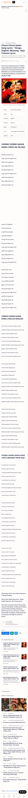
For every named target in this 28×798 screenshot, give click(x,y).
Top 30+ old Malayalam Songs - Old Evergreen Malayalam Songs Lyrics (12, 716)
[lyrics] (10, 741)
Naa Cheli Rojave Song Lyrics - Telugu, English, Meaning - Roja (11, 678)
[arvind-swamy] (12, 777)
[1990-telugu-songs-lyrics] (14, 725)
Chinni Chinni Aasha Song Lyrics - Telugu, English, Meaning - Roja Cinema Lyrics (11, 656)
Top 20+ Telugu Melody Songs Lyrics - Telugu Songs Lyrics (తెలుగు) (13, 737)
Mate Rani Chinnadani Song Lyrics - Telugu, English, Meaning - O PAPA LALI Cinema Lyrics (13, 729)
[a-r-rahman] (11, 770)
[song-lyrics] (11, 734)
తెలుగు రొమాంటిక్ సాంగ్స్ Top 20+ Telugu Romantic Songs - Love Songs (12, 744)
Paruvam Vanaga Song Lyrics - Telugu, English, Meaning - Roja (11, 667)
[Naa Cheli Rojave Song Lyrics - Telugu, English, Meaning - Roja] (24, 679)
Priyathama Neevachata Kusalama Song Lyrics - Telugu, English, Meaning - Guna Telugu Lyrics (14, 751)
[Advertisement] (14, 25)
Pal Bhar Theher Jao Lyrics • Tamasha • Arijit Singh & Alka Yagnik (13, 773)
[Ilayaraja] (11, 748)
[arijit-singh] (17, 770)
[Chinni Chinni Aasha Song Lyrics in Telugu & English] (14, 91)
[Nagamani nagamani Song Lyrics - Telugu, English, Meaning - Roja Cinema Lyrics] (24, 644)
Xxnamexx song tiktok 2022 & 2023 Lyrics (14, 722)
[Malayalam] (11, 713)
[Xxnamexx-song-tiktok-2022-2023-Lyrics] (17, 720)
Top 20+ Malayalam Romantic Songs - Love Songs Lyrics (14, 759)
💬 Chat (24, 792)
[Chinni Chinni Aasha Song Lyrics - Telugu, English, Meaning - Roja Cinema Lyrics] (24, 656)
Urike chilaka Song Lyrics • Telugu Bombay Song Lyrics (14, 780)
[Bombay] (18, 777)
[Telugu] (15, 734)
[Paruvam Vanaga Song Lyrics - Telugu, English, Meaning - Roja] (24, 668)
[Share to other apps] (20, 633)
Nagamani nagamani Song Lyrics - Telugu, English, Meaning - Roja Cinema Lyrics (11, 644)
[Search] (26, 2)
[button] (23, 2)
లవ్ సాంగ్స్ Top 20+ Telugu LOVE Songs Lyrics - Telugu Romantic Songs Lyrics (14, 766)
